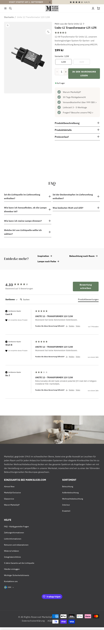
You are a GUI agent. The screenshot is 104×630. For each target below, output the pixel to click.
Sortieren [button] (10, 299)
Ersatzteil (66, 511)
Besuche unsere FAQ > (82, 112)
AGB (50, 620)
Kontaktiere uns (11, 581)
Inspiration (43, 256)
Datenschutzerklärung (33, 620)
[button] (5, 8)
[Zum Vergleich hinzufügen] (48, 31)
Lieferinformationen (12, 539)
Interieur (66, 505)
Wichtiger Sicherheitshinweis (16, 575)
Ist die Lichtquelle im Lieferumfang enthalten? (22, 196)
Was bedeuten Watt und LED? (68, 207)
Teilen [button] (78, 326)
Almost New (9, 486)
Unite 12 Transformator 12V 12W (33, 17)
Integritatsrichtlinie (12, 557)
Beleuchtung (67, 486)
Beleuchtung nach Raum (82, 256)
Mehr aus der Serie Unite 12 (68, 23)
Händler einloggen (12, 569)
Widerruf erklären (11, 551)
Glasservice (9, 499)
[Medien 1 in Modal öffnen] (28, 57)
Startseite (9, 17)
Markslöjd (47, 617)
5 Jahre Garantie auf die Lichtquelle (19, 563)
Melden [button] (71, 326)
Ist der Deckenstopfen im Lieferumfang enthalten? (73, 196)
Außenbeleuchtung (70, 492)
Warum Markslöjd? (72, 92)
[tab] (88, 300)
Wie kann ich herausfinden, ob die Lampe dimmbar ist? (25, 209)
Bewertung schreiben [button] (86, 286)
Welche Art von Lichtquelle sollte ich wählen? (23, 232)
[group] (19, 284)
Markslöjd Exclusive (12, 492)
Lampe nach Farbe (47, 261)
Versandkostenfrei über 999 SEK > (80, 102)
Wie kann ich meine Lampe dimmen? (23, 220)
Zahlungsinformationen (14, 532)
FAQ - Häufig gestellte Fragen (16, 526)
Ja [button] (66, 326)
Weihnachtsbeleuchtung (72, 499)
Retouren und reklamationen (16, 545)
